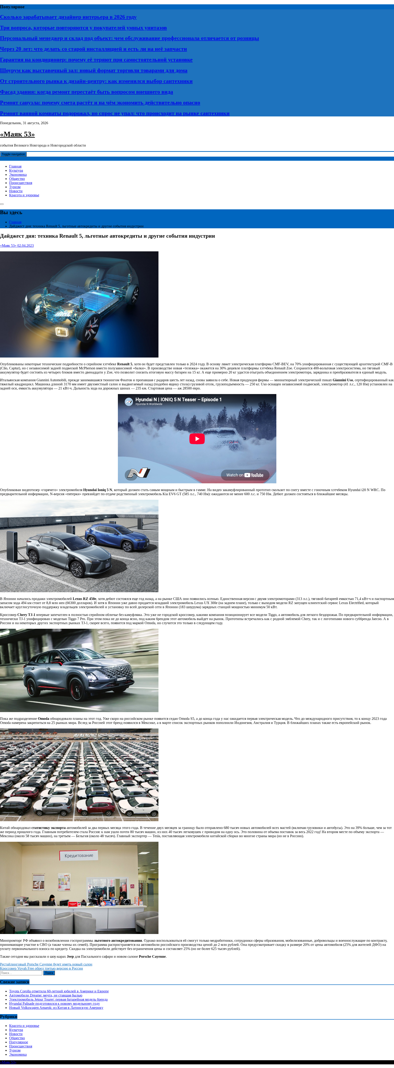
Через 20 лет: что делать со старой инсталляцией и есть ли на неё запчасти (93, 49)
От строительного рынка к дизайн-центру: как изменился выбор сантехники (96, 81)
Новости (16, 191)
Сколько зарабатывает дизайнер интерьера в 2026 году (68, 17)
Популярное (18, 1042)
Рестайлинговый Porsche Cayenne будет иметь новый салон (46, 964)
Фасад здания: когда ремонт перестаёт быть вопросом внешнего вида (86, 92)
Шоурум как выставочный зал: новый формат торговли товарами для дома (93, 70)
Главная (15, 166)
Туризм (15, 187)
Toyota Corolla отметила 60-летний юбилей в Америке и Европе (59, 991)
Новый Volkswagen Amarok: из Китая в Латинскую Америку (56, 1008)
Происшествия (20, 183)
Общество (17, 179)
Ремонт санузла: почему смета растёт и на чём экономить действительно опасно (100, 102)
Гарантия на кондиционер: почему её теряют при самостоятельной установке (96, 60)
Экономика (18, 174)
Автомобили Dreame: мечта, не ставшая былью (45, 995)
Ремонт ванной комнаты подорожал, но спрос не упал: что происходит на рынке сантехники (115, 113)
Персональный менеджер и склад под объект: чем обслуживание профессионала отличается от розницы (129, 38)
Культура (16, 170)
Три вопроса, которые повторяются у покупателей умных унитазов (83, 28)
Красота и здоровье (24, 195)
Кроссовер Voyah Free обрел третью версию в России (41, 968)
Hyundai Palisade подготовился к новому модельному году (54, 1003)
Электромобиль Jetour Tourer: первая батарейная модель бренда (58, 999)
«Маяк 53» (17, 134)
